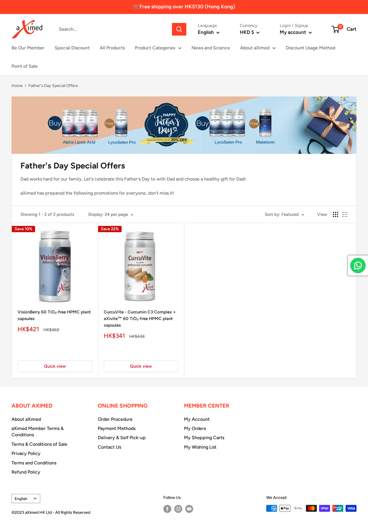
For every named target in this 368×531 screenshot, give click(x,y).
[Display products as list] (345, 214)
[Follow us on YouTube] (189, 509)
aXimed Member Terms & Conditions (38, 431)
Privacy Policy (26, 453)
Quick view (55, 366)
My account (293, 32)
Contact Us (109, 447)
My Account (197, 419)
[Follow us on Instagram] (178, 509)
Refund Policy (26, 472)
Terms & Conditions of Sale (39, 444)
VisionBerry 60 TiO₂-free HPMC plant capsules (54, 315)
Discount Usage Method (310, 48)
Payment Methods (116, 428)
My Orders (195, 428)
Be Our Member (28, 48)
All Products (112, 48)
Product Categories (155, 48)
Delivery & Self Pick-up (122, 437)
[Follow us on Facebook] (167, 509)
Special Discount (72, 48)
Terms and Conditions (34, 463)
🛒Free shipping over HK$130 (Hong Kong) (184, 6)
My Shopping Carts (204, 437)
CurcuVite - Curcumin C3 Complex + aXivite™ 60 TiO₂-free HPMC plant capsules (140, 318)
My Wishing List (200, 447)
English (21, 498)
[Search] (179, 29)
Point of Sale (25, 66)
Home (17, 85)
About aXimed (254, 48)
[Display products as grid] (335, 214)
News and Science (210, 48)
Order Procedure (115, 419)
